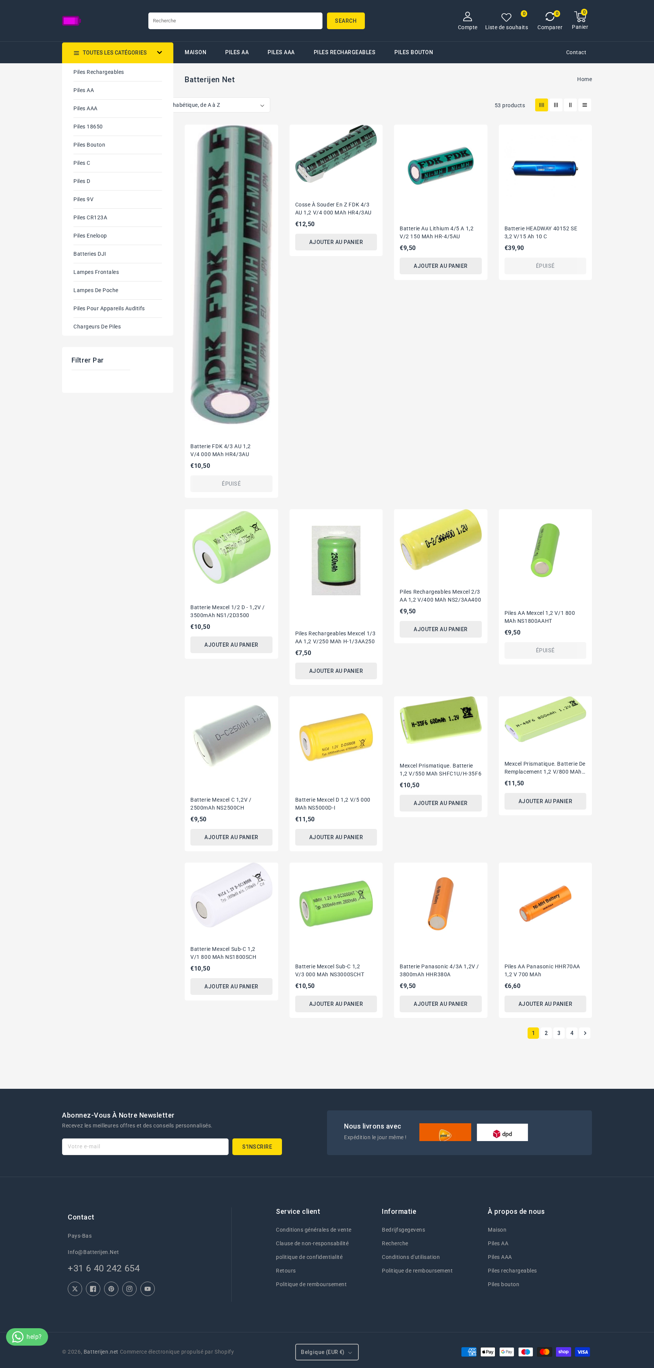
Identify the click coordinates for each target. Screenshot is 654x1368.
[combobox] (235, 21)
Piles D (81, 181)
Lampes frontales (96, 272)
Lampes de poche (95, 290)
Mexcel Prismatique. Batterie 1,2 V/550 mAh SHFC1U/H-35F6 (440, 770)
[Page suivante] (584, 1033)
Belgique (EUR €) (322, 1352)
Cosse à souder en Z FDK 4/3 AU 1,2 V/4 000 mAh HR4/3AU (333, 209)
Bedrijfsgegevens (403, 1230)
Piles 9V (83, 199)
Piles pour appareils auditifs (109, 308)
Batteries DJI (89, 254)
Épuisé (231, 484)
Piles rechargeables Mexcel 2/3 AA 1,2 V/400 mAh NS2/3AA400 (440, 596)
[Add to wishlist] (268, 134)
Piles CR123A (90, 217)
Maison (497, 1230)
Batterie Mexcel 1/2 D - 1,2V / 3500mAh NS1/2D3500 (227, 611)
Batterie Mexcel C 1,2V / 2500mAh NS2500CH (220, 804)
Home (584, 79)
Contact (576, 52)
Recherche (395, 1243)
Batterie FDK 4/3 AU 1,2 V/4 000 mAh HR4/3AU (220, 450)
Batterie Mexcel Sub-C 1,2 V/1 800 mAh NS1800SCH (223, 953)
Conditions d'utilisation (411, 1257)
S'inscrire (257, 1147)
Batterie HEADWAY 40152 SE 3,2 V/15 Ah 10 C (541, 232)
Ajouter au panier (336, 242)
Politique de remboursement (311, 1284)
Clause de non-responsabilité (312, 1243)
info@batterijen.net (93, 1252)
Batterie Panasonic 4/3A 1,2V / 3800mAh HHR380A (439, 970)
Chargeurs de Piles (97, 327)
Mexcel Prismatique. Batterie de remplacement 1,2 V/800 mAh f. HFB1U (545, 768)
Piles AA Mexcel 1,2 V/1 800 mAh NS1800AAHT (540, 617)
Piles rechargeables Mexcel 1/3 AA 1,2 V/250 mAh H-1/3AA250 (335, 637)
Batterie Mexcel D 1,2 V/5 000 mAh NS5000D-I (333, 804)
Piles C (81, 163)
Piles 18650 (88, 127)
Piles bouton (89, 145)
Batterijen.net (101, 1352)
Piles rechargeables (345, 52)
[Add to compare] (268, 148)
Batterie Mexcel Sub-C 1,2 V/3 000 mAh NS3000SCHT (329, 970)
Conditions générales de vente (314, 1230)
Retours (286, 1271)
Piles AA (237, 52)
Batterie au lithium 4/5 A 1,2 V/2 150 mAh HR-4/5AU (436, 232)
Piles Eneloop (90, 236)
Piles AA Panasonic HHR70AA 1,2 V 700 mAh (543, 970)
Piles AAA (281, 52)
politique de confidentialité (309, 1257)
